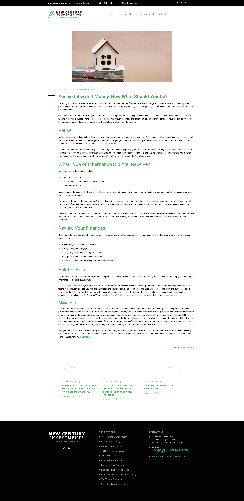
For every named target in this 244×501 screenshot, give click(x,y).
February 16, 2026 (71, 396)
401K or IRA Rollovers (112, 451)
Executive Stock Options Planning (118, 474)
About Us (115, 13)
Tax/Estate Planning (111, 479)
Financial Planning (185, 347)
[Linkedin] (69, 448)
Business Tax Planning (112, 465)
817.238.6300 (177, 456)
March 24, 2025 (152, 393)
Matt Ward (67, 89)
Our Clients (130, 13)
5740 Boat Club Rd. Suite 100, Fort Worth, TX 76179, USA (170, 451)
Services (145, 13)
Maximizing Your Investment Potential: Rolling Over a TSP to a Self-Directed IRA (80, 388)
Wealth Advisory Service (114, 484)
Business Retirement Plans (115, 470)
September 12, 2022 (85, 89)
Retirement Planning (111, 446)
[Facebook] (58, 448)
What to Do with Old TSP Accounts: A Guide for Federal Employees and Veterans (118, 390)
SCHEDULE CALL (184, 3)
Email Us (156, 456)
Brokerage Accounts (111, 460)
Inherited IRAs (108, 455)
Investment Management (114, 437)
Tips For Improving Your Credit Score (159, 387)
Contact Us (159, 13)
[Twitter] (64, 448)
